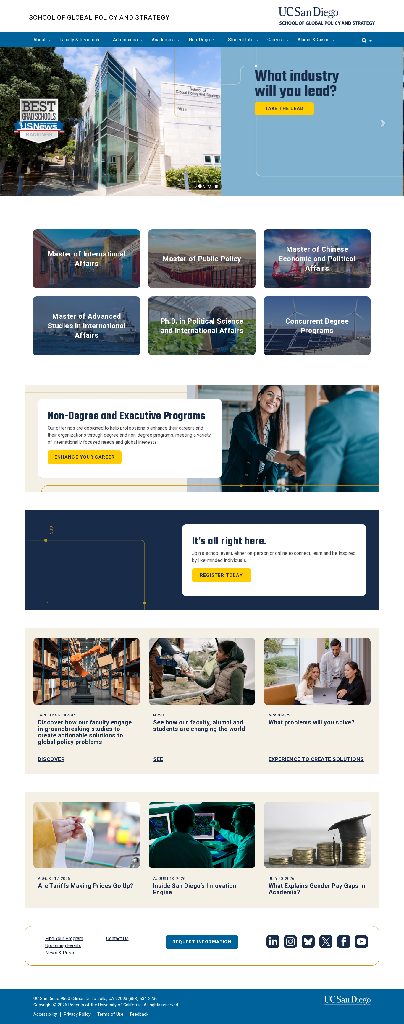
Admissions (126, 40)
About (40, 40)
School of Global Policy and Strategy (99, 17)
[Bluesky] (308, 942)
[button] (20, 121)
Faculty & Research (79, 40)
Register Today (221, 575)
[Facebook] (343, 942)
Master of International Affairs (87, 259)
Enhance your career (84, 457)
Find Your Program (64, 938)
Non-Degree (202, 40)
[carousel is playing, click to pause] (216, 186)
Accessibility (45, 1014)
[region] (202, 121)
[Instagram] (290, 942)
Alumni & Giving (314, 40)
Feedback (139, 1014)
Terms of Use (110, 1014)
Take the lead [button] (63, 108)
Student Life (241, 40)
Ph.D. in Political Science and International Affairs (201, 326)
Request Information (202, 942)
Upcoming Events (63, 945)
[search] (366, 39)
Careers (276, 40)
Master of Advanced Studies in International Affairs (87, 326)
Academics (164, 40)
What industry (75, 84)
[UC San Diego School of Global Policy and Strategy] (326, 16)
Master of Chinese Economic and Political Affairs (317, 259)
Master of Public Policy (201, 259)
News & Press (60, 952)
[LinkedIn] (272, 942)
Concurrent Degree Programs (317, 326)
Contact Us (117, 938)
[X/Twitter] (325, 942)
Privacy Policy (77, 1014)
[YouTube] (361, 942)
